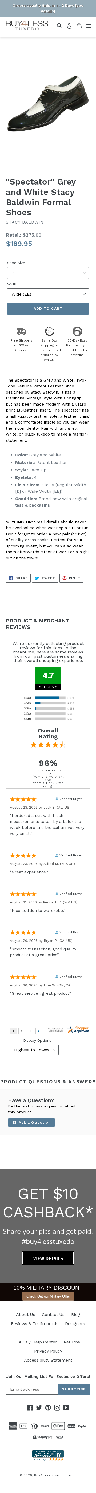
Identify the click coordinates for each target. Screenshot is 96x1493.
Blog (75, 1314)
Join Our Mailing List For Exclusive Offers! (48, 1376)
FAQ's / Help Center (36, 1342)
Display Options (37, 1040)
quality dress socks (30, 540)
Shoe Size (16, 263)
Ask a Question (34, 1122)
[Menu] (89, 25)
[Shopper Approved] (48, 1459)
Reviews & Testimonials (34, 1323)
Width (12, 284)
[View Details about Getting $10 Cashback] (48, 1264)
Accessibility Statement (48, 1360)
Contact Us (53, 1314)
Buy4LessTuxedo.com (52, 1475)
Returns (72, 1342)
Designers (75, 1323)
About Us (25, 1314)
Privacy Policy (48, 1351)
